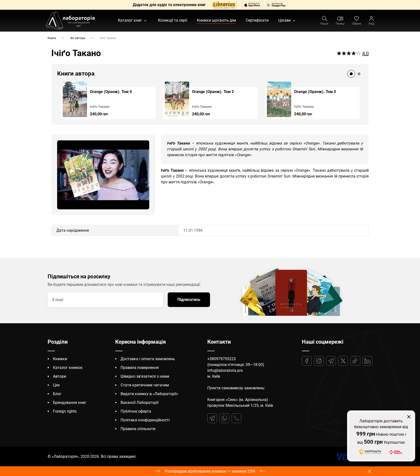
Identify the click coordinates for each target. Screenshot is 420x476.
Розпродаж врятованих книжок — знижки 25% (210, 471)
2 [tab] (359, 73)
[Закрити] (408, 416)
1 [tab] (351, 73)
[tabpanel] (108, 100)
